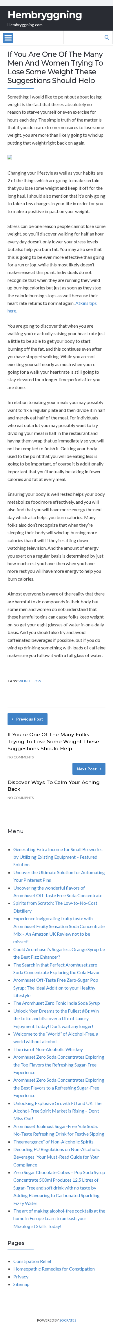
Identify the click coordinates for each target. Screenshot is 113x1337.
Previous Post (29, 718)
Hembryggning (45, 15)
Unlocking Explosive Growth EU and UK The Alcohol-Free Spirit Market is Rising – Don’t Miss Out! (57, 1110)
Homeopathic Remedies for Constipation (54, 1268)
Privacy (20, 1276)
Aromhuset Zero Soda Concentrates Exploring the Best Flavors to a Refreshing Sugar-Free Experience (58, 1087)
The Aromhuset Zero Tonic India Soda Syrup (56, 1003)
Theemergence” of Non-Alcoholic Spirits (53, 1141)
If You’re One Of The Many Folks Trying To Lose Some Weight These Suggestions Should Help (53, 741)
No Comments (21, 757)
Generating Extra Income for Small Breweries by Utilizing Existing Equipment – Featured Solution (58, 856)
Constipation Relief (32, 1261)
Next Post (87, 768)
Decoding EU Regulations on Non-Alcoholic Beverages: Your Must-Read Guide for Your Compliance (56, 1156)
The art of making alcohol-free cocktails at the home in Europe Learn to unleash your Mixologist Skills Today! (59, 1218)
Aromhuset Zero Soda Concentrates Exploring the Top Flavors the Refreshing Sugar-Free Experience (58, 1064)
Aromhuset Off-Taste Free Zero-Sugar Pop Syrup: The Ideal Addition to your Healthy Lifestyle (55, 987)
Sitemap (21, 1284)
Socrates (67, 1320)
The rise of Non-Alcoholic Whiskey (48, 1049)
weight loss (30, 681)
